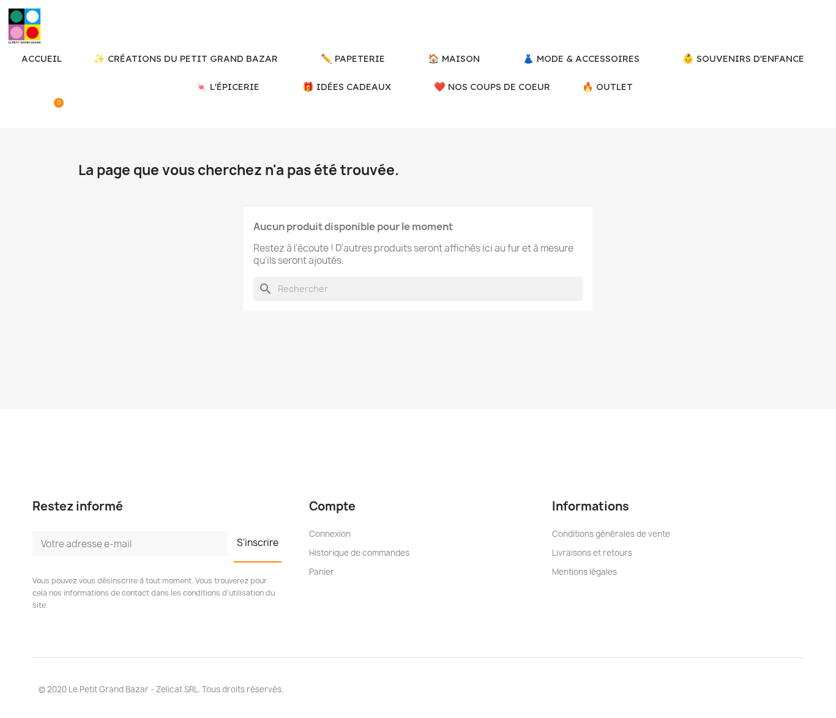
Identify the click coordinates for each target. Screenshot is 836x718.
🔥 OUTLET (607, 86)
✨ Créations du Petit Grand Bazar (186, 58)
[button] (13, 111)
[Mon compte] (35, 111)
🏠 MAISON (454, 58)
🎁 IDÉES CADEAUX (346, 86)
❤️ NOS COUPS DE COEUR (492, 86)
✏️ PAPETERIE (353, 58)
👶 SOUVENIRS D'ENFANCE (743, 58)
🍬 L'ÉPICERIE (227, 86)
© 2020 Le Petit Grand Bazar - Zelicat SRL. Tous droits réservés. (161, 689)
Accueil (41, 58)
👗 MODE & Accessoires (581, 58)
